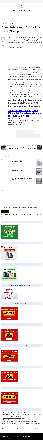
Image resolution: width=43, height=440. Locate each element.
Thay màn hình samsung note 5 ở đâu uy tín (13, 418)
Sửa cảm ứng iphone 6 (28, 133)
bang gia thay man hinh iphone (23, 131)
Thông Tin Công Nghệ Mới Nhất (21, 10)
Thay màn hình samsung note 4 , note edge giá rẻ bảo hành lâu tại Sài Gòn (20, 421)
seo (3, 41)
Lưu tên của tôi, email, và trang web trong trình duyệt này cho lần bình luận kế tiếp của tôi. (19, 207)
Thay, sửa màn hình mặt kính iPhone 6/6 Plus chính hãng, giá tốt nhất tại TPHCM (24, 113)
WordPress (14, 438)
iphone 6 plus (19, 133)
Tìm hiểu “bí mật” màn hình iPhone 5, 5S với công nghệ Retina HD (22, 169)
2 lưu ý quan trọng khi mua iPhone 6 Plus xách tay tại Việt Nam (22, 160)
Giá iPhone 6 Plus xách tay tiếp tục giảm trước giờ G (22, 178)
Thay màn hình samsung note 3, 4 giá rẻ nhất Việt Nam (15, 420)
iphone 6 (33, 131)
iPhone (11, 23)
